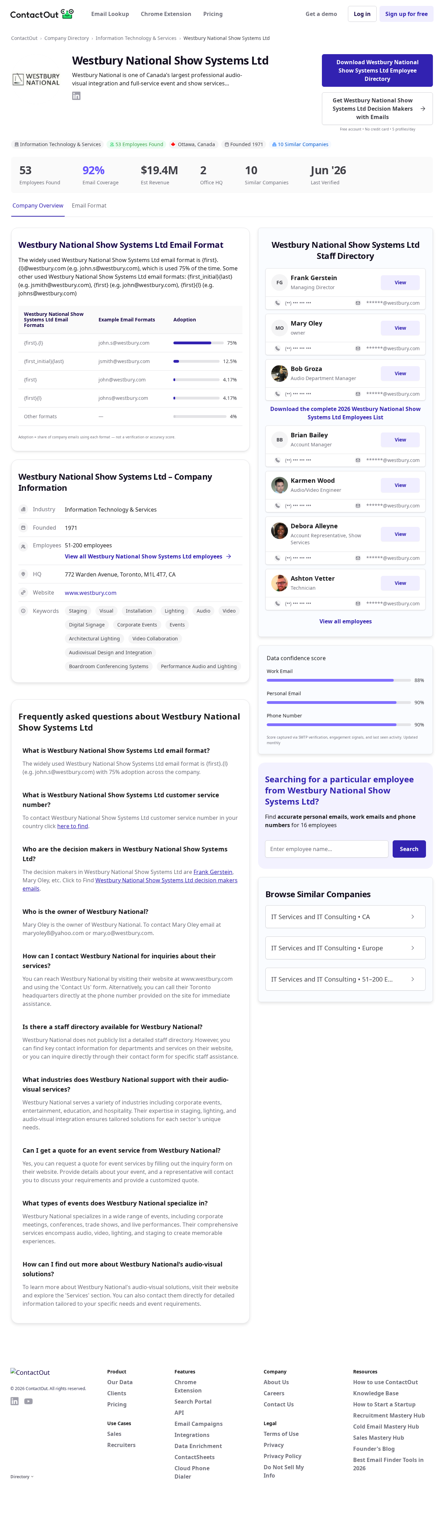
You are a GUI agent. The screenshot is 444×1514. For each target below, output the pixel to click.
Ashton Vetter (313, 578)
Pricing (213, 14)
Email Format (89, 205)
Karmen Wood (313, 480)
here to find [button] (72, 826)
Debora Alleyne (314, 525)
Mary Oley (306, 323)
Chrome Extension (166, 14)
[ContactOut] (44, 14)
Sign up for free (406, 14)
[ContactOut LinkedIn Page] (14, 1434)
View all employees (345, 621)
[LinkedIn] (76, 96)
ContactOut (24, 38)
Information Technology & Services (136, 38)
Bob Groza (306, 368)
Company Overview (37, 205)
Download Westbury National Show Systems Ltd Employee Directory (377, 70)
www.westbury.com (91, 593)
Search (409, 849)
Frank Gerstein (213, 872)
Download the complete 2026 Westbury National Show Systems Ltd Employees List (345, 413)
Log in (362, 14)
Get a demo (321, 14)
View (400, 282)
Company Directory (66, 38)
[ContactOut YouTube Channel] (28, 1434)
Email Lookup (110, 14)
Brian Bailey (309, 434)
